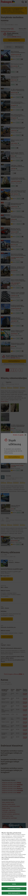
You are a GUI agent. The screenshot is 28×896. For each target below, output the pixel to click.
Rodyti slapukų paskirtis (14, 893)
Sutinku (14, 884)
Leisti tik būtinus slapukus (14, 888)
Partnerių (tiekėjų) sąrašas (8, 880)
